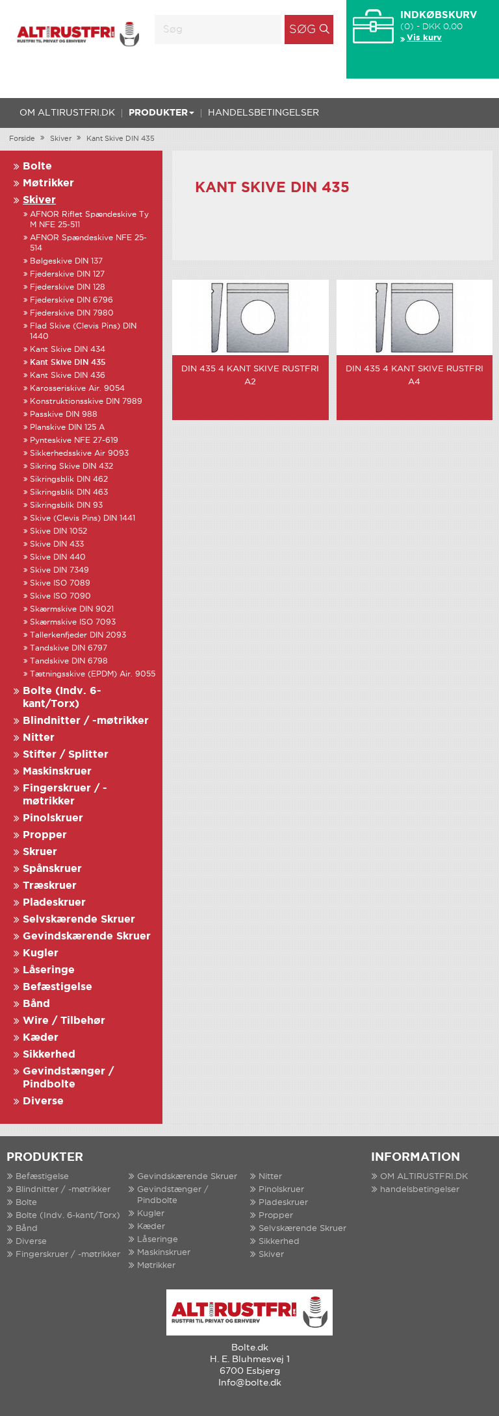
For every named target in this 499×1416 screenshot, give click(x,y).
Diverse (43, 1101)
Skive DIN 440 (58, 557)
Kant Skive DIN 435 (120, 139)
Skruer (40, 852)
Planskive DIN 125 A (67, 427)
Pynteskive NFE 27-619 (74, 440)
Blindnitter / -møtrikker (86, 721)
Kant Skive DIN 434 (67, 349)
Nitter (39, 738)
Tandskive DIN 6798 (69, 661)
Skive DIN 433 (57, 544)
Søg (302, 30)
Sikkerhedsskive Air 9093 (79, 453)
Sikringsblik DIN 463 (69, 492)
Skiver (60, 139)
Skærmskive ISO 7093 (73, 622)
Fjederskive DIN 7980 (72, 313)
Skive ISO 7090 (60, 596)
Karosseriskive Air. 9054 (77, 388)
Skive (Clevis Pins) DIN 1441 (82, 518)
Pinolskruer (53, 818)
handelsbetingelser (263, 113)
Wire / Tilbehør (64, 1021)
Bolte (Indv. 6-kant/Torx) (68, 1215)
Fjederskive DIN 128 (67, 287)
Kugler (40, 953)
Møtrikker (48, 183)
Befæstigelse (57, 987)
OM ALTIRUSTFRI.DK (67, 113)
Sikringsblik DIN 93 (66, 505)
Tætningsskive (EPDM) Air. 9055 (92, 674)
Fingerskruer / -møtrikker (68, 1254)
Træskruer (50, 886)
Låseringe (49, 970)
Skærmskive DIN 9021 (72, 609)
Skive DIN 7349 (59, 570)
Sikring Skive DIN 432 (71, 466)
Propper (45, 835)
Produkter (158, 113)
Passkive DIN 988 (63, 414)
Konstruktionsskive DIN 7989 (86, 401)
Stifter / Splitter (66, 755)
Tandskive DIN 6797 (68, 648)
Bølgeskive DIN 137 (66, 261)
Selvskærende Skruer (79, 920)
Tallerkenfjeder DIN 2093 (78, 635)
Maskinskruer (57, 771)
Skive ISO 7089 (60, 583)
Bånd (36, 1004)
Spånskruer (52, 869)
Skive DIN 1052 (58, 531)
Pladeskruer (54, 903)
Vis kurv (424, 38)
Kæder (40, 1038)
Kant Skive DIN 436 (67, 375)
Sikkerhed (49, 1055)
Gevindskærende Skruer (87, 936)
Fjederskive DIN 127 (67, 274)
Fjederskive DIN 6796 (71, 300)
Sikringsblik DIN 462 (69, 479)
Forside (22, 139)
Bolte (37, 166)
